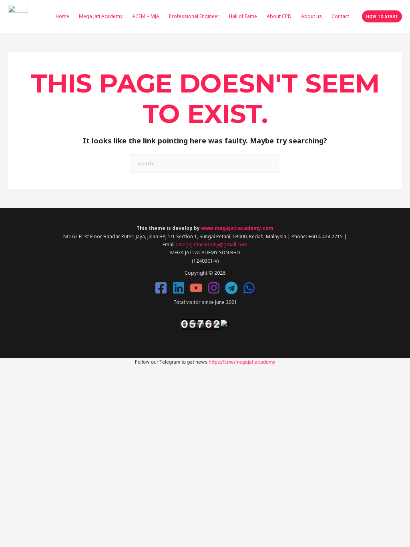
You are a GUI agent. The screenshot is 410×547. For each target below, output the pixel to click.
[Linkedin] (178, 288)
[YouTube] (196, 288)
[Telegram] (231, 288)
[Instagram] (213, 288)
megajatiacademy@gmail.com (212, 244)
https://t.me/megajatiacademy (242, 362)
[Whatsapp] (249, 288)
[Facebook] (161, 288)
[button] (382, 16)
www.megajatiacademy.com (237, 228)
